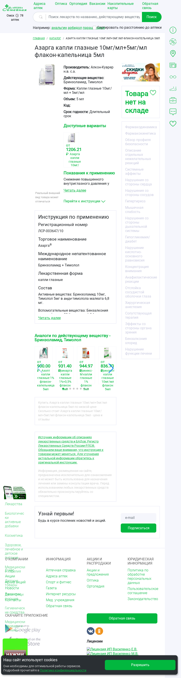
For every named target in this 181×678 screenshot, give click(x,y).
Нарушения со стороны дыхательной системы (137, 224)
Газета (51, 588)
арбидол (75, 28)
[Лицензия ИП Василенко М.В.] (112, 653)
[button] (63, 389)
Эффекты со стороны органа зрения (138, 328)
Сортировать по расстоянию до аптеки (129, 27)
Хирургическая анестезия (137, 305)
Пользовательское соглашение (143, 591)
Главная (39, 38)
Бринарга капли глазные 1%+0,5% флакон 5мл (64, 375)
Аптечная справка (61, 570)
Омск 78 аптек (15, 17)
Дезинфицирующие (14, 596)
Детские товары (11, 583)
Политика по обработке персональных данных (139, 576)
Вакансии (97, 4)
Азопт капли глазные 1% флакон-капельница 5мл (43, 375)
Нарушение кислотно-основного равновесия (135, 254)
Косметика (14, 535)
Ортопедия (78, 4)
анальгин (59, 28)
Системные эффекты (134, 171)
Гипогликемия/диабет (137, 239)
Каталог (55, 38)
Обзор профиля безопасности (138, 142)
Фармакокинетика (140, 133)
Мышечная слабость (134, 209)
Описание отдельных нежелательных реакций (138, 156)
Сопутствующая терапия (138, 315)
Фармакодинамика (141, 127)
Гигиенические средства (15, 610)
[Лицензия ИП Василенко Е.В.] (112, 649)
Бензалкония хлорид (136, 341)
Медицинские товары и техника (15, 626)
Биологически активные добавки (14, 519)
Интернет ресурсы (61, 594)
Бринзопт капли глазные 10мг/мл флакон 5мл (107, 375)
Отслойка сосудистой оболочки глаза (138, 292)
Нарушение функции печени (138, 351)
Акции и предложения (98, 572)
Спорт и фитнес (58, 582)
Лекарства (13, 504)
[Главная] (15, 7)
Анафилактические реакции (141, 279)
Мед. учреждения (60, 600)
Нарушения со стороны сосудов (139, 192)
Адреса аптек (39, 6)
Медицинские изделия (15, 569)
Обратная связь (150, 6)
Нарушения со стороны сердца (138, 182)
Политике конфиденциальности (63, 670)
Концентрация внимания (137, 269)
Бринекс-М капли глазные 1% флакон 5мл (85, 375)
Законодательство (143, 599)
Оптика (61, 4)
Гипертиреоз (135, 201)
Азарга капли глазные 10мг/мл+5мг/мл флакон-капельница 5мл (71, 158)
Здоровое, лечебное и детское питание (14, 551)
